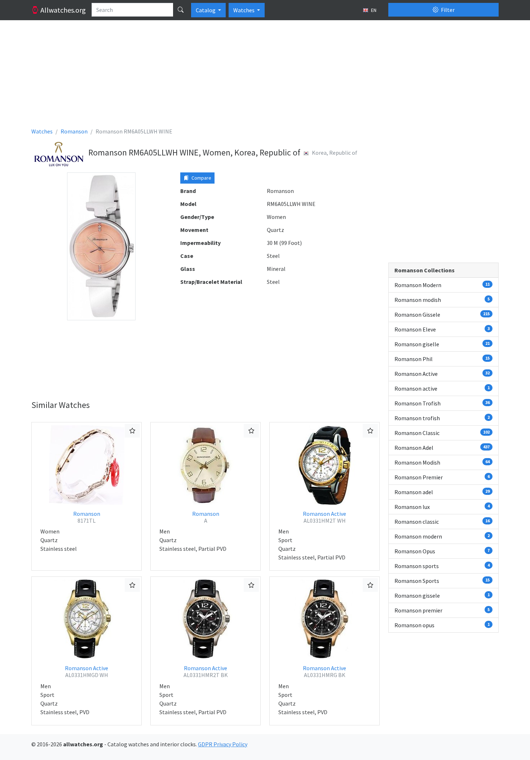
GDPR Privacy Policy (222, 744)
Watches (244, 10)
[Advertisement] (247, 76)
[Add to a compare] (132, 431)
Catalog (206, 10)
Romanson (86, 517)
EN (373, 10)
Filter (447, 9)
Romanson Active (324, 517)
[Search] (180, 10)
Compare (200, 178)
